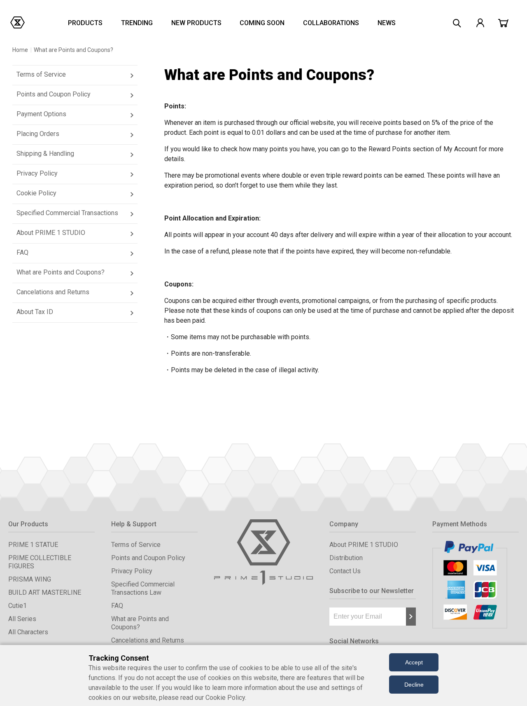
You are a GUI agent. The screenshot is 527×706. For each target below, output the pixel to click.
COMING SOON (262, 23)
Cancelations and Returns (52, 292)
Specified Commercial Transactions (67, 213)
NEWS (387, 23)
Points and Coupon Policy (53, 94)
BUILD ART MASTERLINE (44, 592)
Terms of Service (41, 74)
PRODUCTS (85, 23)
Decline (414, 684)
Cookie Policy (36, 193)
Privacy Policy (37, 173)
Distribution (346, 558)
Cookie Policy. (225, 697)
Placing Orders (37, 134)
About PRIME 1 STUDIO (50, 233)
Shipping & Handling (45, 153)
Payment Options (41, 114)
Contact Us (345, 571)
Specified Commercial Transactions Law (143, 588)
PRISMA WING (29, 579)
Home (20, 50)
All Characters (28, 632)
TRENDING (137, 23)
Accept (414, 662)
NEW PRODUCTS (196, 23)
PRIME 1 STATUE (33, 545)
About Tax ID (34, 312)
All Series (22, 619)
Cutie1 (17, 606)
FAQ (22, 252)
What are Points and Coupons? (60, 272)
